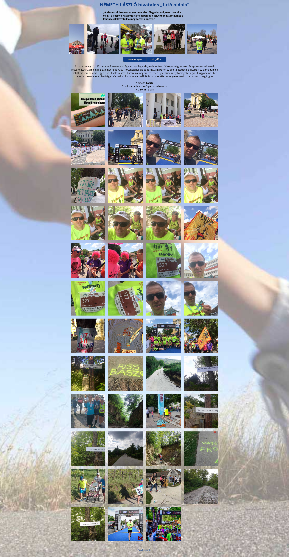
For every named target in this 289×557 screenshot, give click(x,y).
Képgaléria (156, 59)
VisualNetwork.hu (144, 550)
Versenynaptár (135, 59)
